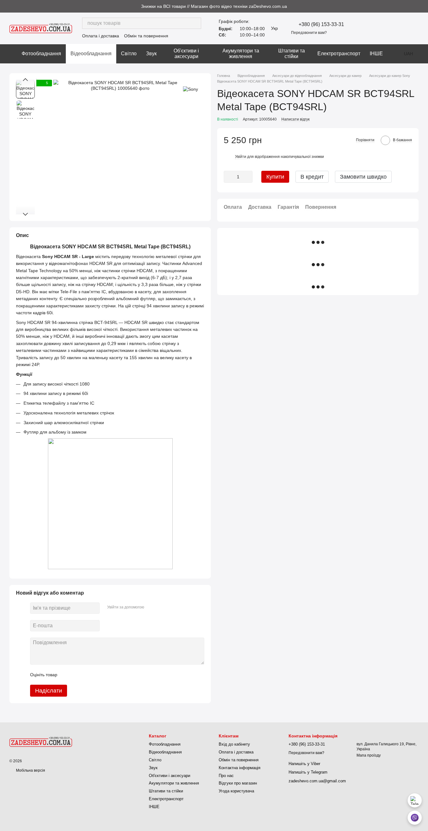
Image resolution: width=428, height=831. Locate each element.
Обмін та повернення (146, 35)
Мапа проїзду (369, 755)
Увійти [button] (240, 156)
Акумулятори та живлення (240, 53)
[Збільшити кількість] (247, 176)
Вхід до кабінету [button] (234, 744)
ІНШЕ (376, 53)
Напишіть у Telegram (308, 772)
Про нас (226, 775)
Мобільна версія (30, 770)
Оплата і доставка (100, 35)
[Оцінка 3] (88, 674)
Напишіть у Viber (304, 763)
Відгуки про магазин (238, 783)
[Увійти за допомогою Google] (161, 607)
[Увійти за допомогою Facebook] (151, 607)
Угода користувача (236, 791)
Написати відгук (295, 119)
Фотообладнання (41, 53)
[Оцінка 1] (68, 674)
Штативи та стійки (291, 53)
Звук (151, 53)
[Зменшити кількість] (228, 176)
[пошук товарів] (195, 23)
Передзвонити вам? (309, 32)
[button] (423, 6)
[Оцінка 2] (78, 674)
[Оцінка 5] (108, 674)
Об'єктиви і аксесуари (186, 53)
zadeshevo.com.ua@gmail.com (317, 781)
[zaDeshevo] (40, 741)
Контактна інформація (239, 767)
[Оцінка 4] (98, 674)
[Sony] (190, 89)
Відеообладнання (91, 53)
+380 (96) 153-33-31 (321, 24)
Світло (129, 53)
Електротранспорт (338, 53)
